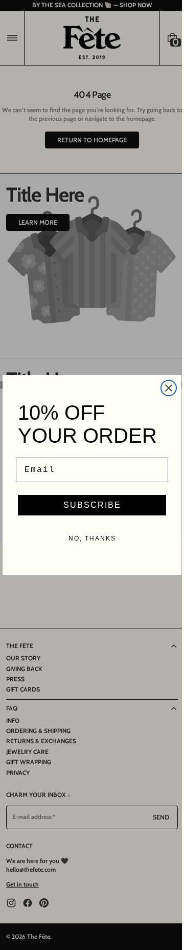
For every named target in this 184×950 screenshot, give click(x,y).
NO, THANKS (88, 538)
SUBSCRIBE (88, 505)
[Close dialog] (165, 388)
